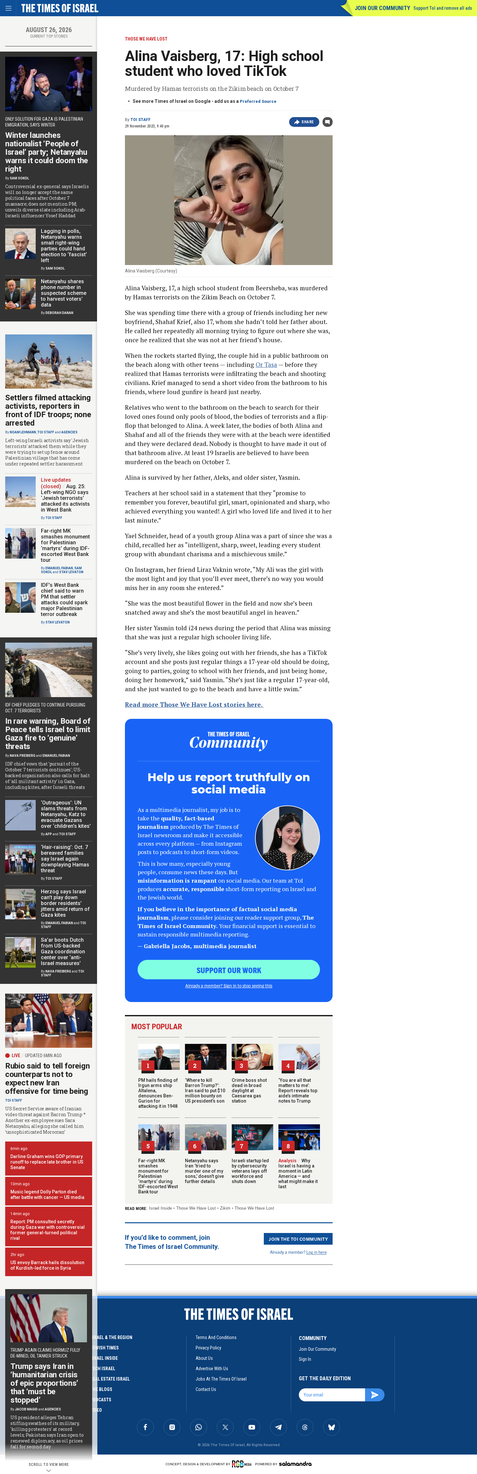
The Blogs (101, 1389)
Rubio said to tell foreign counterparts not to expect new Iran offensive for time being (47, 1078)
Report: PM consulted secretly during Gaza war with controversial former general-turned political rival (47, 1230)
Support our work (229, 970)
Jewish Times (104, 1347)
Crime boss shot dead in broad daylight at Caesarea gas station (249, 1091)
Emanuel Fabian (59, 568)
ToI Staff (140, 119)
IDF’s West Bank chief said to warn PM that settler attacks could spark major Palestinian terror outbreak (64, 599)
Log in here (316, 1252)
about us (204, 1358)
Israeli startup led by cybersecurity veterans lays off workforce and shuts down (250, 1171)
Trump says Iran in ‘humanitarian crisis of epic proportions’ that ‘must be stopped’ (44, 1383)
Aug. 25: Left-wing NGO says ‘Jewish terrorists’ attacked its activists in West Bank (65, 498)
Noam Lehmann (23, 432)
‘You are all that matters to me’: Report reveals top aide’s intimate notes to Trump (297, 1091)
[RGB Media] (243, 1464)
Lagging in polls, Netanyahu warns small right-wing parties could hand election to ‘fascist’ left (64, 245)
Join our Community (382, 8)
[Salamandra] (295, 1463)
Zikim (225, 1208)
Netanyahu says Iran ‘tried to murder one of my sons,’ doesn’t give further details (204, 1171)
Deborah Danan (59, 313)
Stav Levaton (71, 572)
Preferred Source (258, 101)
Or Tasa (266, 364)
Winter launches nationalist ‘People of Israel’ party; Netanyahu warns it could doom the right (46, 152)
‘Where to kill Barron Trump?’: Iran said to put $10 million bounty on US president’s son (205, 1091)
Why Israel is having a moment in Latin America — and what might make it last (298, 1173)
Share (307, 122)
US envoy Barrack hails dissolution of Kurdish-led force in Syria (47, 1265)
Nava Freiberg (22, 755)
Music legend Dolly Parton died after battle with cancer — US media (47, 1194)
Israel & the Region (111, 1337)
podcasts (100, 1399)
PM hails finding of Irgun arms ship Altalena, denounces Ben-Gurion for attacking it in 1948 (158, 1093)
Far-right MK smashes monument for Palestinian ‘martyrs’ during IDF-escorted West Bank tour (158, 1176)
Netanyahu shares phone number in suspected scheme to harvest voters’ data (63, 293)
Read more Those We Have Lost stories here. (194, 704)
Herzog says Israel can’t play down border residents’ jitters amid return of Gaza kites (65, 903)
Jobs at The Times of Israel (221, 1379)
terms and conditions (216, 1337)
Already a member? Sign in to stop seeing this (228, 985)
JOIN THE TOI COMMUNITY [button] (298, 1239)
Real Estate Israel (110, 1379)
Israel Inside (160, 1208)
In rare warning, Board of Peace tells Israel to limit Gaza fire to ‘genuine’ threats (48, 734)
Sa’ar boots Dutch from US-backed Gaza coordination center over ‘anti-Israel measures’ (63, 951)
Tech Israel (102, 1368)
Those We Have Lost (196, 1208)
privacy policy (208, 1347)
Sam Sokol (19, 178)
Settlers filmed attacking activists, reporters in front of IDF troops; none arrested (48, 410)
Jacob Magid (26, 1409)
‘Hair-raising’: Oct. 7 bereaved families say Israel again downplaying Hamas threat (65, 859)
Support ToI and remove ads (442, 8)
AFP (48, 834)
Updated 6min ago (43, 1055)
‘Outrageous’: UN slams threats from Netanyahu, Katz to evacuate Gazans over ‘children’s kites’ (66, 814)
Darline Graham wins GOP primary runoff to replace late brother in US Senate (46, 1162)
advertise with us (212, 1368)
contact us (206, 1389)
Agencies (69, 432)
